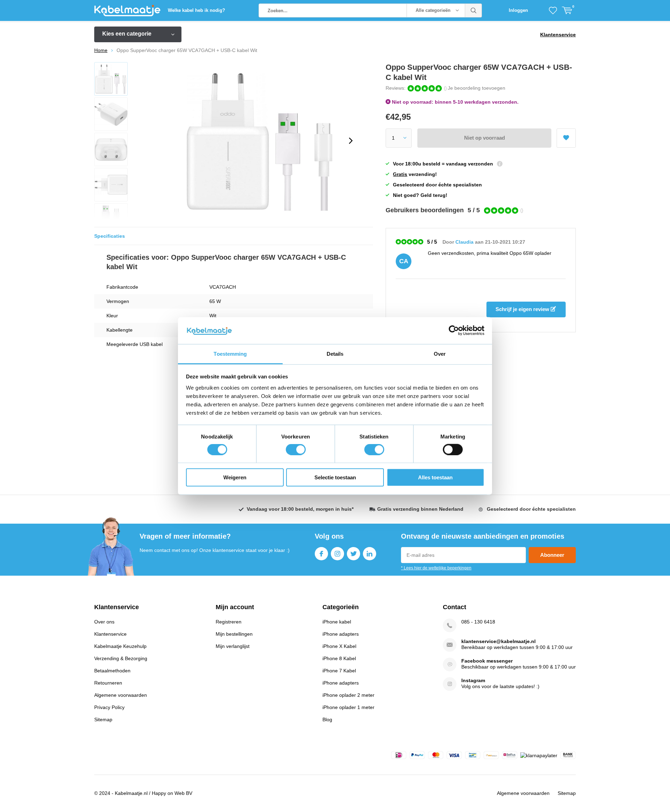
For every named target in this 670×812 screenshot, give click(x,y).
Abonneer (552, 555)
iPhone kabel (336, 622)
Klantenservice (558, 34)
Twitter (353, 553)
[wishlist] (553, 10)
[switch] (296, 449)
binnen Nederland (420, 509)
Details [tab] (335, 353)
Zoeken (473, 10)
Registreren (228, 622)
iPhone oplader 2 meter (348, 695)
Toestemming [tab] (230, 353)
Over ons (104, 622)
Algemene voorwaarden (120, 695)
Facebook (321, 553)
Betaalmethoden (112, 670)
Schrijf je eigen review (523, 309)
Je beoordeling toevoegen (476, 88)
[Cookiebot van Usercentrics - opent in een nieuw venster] (453, 330)
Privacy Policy (109, 707)
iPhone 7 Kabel (339, 670)
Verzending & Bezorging (120, 658)
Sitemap (103, 719)
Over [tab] (440, 353)
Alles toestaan (435, 477)
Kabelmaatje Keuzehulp (120, 646)
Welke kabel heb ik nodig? (196, 10)
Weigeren (234, 477)
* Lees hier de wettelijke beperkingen (436, 568)
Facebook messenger (487, 661)
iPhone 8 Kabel (339, 658)
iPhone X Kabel (339, 646)
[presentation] (350, 140)
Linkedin (369, 553)
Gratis (400, 174)
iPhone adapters (340, 634)
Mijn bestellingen (234, 634)
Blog (327, 719)
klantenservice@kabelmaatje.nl (498, 641)
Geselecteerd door (531, 509)
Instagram (337, 553)
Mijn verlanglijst (233, 646)
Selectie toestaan (335, 477)
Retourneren (108, 683)
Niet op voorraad (484, 138)
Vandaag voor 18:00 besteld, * (300, 509)
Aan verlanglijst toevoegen (566, 138)
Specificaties (109, 236)
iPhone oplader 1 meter (348, 707)
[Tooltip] (499, 165)
